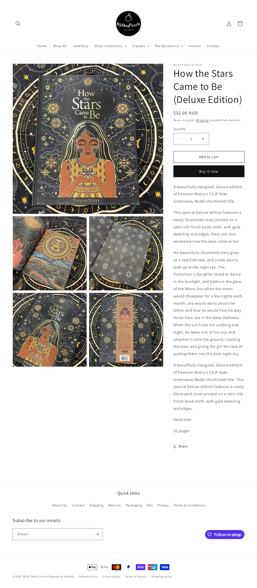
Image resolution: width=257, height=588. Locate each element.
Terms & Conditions (189, 505)
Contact (78, 505)
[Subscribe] (97, 534)
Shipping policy (161, 576)
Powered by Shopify (61, 576)
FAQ (150, 505)
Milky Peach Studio (35, 576)
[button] (18, 23)
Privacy (163, 505)
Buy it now (208, 171)
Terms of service (136, 576)
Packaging (134, 505)
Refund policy (88, 576)
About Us (59, 505)
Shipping (202, 120)
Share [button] (183, 446)
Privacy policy (111, 576)
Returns (114, 505)
